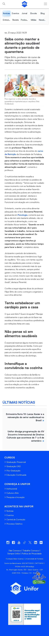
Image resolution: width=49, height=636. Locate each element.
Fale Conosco (15, 550)
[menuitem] (7, 13)
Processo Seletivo (14, 524)
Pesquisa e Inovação (15, 497)
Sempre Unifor (13, 553)
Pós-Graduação (13, 470)
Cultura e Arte (12, 493)
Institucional (11, 488)
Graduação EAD (13, 466)
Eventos (10, 515)
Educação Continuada (16, 475)
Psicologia (22, 215)
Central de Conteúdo (15, 519)
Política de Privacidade (32, 553)
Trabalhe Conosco (31, 550)
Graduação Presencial (16, 462)
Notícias (9, 511)
